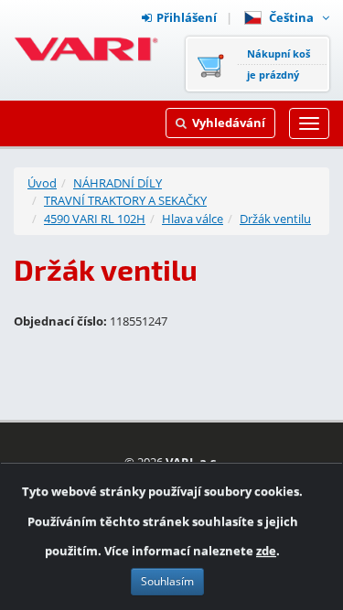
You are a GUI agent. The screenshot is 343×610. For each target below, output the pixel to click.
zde (266, 550)
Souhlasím (167, 581)
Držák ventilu (275, 218)
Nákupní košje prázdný (278, 64)
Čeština (294, 17)
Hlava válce (192, 218)
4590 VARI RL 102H (94, 218)
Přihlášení (186, 17)
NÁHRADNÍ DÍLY (117, 183)
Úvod (42, 183)
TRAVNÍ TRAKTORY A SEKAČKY (125, 200)
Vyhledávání (228, 122)
